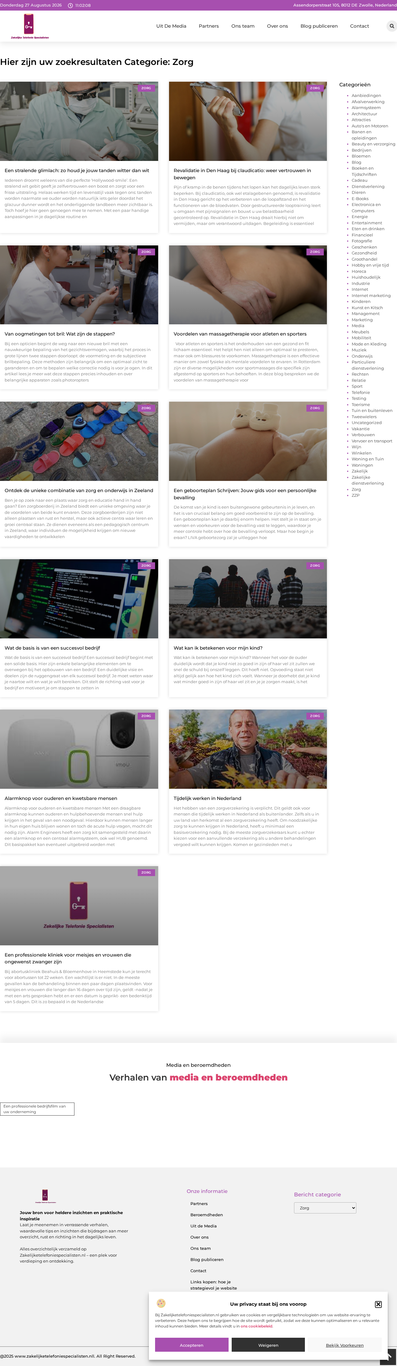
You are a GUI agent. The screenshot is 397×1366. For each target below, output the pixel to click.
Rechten (360, 374)
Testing (359, 398)
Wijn (356, 446)
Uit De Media (171, 26)
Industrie (361, 283)
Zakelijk (360, 470)
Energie (360, 216)
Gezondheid (364, 252)
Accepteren (191, 1345)
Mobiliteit (361, 337)
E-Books (360, 198)
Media (358, 325)
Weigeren (268, 1345)
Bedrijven (362, 150)
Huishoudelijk (366, 277)
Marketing (362, 319)
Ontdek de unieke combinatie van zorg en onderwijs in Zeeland (79, 490)
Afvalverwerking (368, 101)
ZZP (355, 495)
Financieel (362, 234)
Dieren (359, 192)
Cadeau (360, 180)
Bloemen (361, 155)
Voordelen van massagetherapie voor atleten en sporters (240, 334)
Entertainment (367, 222)
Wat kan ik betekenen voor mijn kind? (218, 648)
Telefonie (361, 392)
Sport (357, 386)
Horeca (359, 271)
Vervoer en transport (372, 440)
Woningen (362, 465)
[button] (378, 1304)
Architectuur (364, 113)
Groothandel (364, 259)
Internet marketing (371, 295)
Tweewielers (364, 416)
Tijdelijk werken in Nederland (207, 798)
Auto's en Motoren (370, 125)
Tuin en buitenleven (372, 410)
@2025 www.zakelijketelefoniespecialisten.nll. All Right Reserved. (68, 1356)
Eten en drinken (368, 228)
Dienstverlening (368, 186)
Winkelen (362, 452)
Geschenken (364, 246)
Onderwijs (362, 356)
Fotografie (362, 240)
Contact (359, 26)
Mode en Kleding (369, 343)
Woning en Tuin (368, 458)
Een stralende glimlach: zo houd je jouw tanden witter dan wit (77, 170)
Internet (360, 289)
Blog (356, 162)
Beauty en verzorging (373, 143)
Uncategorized (367, 422)
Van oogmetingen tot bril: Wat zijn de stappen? (60, 334)
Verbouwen (363, 434)
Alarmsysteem (366, 107)
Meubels (360, 331)
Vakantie (361, 428)
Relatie (359, 380)
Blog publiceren (319, 26)
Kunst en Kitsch (367, 307)
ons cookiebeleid (256, 1326)
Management (366, 313)
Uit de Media (203, 1225)
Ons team (243, 26)
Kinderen (361, 301)
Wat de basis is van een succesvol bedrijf (52, 648)
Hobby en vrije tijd (370, 265)
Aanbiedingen (366, 95)
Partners (209, 26)
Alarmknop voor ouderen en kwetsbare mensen (61, 798)
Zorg (356, 489)
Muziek (359, 349)
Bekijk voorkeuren (345, 1345)
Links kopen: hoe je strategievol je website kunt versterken (213, 1288)
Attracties (361, 119)
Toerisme (361, 404)
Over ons (277, 26)
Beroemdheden (206, 1214)
